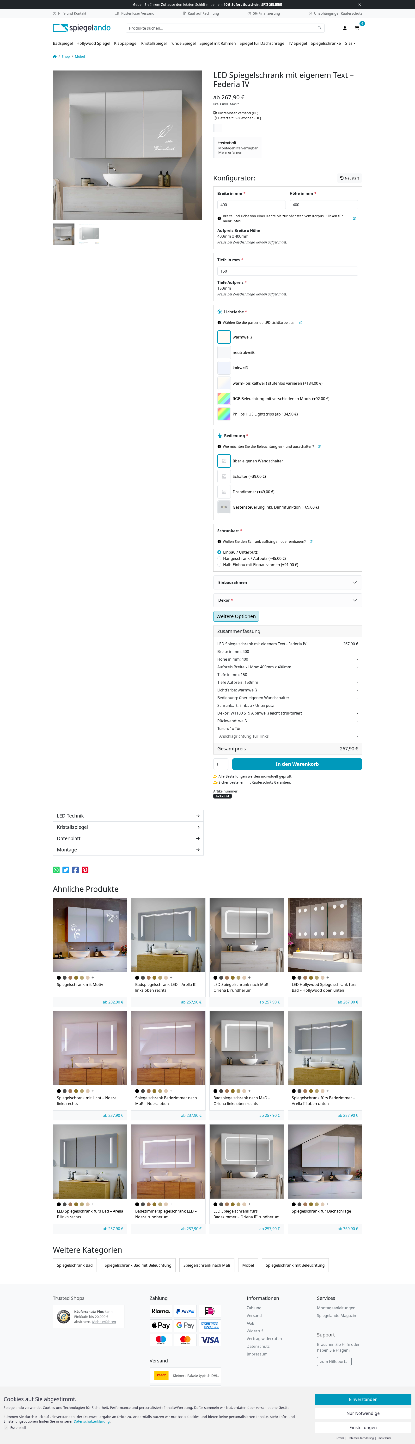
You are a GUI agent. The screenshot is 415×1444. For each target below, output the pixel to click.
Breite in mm (231, 193)
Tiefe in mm (230, 259)
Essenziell (18, 1427)
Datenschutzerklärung (92, 1421)
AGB (250, 1323)
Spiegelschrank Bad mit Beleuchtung (138, 1265)
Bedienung (236, 435)
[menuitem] (63, 43)
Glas (349, 43)
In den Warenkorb (297, 764)
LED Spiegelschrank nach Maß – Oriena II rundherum (242, 987)
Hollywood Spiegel (93, 43)
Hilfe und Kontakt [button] (72, 13)
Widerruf (255, 1331)
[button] (238, 147)
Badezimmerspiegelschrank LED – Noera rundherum (166, 1214)
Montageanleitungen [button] (336, 1307)
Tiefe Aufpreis (232, 282)
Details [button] (340, 1438)
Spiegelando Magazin (336, 1315)
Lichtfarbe (235, 311)
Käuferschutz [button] (338, 13)
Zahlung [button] (254, 1307)
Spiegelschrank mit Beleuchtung (295, 1265)
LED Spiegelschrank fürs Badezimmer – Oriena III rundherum (247, 1214)
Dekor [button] (225, 600)
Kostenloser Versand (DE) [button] (238, 113)
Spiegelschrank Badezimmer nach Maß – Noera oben (166, 1100)
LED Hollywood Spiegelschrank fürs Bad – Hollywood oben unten (324, 987)
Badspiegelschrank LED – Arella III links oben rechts (165, 987)
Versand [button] (254, 1315)
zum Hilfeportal (334, 1361)
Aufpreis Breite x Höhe (238, 230)
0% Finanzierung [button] (266, 13)
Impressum (257, 1354)
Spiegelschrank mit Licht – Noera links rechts (86, 1100)
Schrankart (229, 530)
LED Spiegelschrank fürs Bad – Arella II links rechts (90, 1214)
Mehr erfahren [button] (104, 1321)
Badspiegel (63, 43)
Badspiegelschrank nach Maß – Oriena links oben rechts (242, 1100)
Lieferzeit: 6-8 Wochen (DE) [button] (239, 118)
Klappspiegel (125, 43)
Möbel (80, 56)
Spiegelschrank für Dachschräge (321, 1211)
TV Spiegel (297, 43)
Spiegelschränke (326, 43)
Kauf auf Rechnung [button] (203, 13)
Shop (66, 56)
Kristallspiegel (154, 43)
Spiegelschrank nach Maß (206, 1265)
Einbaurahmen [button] (232, 582)
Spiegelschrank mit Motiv (80, 984)
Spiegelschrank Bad (75, 1265)
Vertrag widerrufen (264, 1338)
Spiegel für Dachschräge (262, 43)
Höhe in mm (303, 193)
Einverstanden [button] (363, 1399)
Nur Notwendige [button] (363, 1413)
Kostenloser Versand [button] (137, 13)
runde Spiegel (183, 43)
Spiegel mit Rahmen (218, 43)
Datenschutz (258, 1346)
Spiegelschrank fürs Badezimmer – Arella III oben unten (323, 1100)
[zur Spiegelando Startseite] (81, 27)
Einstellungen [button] (363, 1427)
